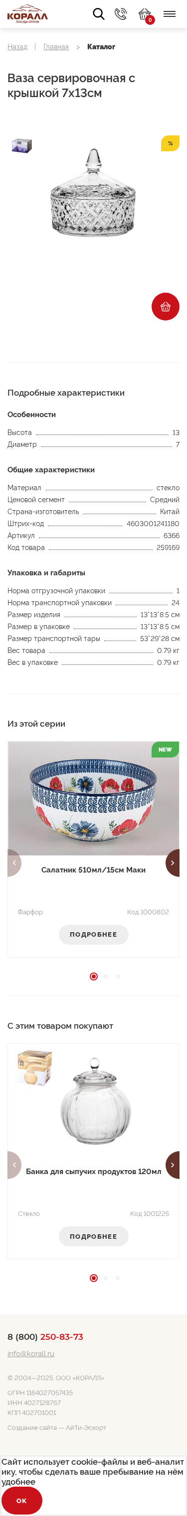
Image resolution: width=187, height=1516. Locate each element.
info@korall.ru (30, 1353)
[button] (14, 863)
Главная (56, 47)
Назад (17, 47)
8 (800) (45, 1337)
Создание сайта (32, 1427)
